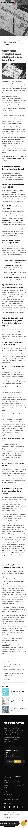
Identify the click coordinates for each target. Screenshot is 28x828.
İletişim (17, 781)
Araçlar (5, 787)
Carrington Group (6, 39)
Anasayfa (6, 780)
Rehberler (14, 39)
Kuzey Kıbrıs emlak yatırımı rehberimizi (13, 158)
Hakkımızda (18, 779)
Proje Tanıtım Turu (19, 788)
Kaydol (17, 761)
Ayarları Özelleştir (10, 817)
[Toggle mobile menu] (25, 2)
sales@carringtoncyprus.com (11, 799)
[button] (23, 823)
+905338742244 (8, 794)
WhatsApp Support (8, 797)
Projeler (6, 782)
